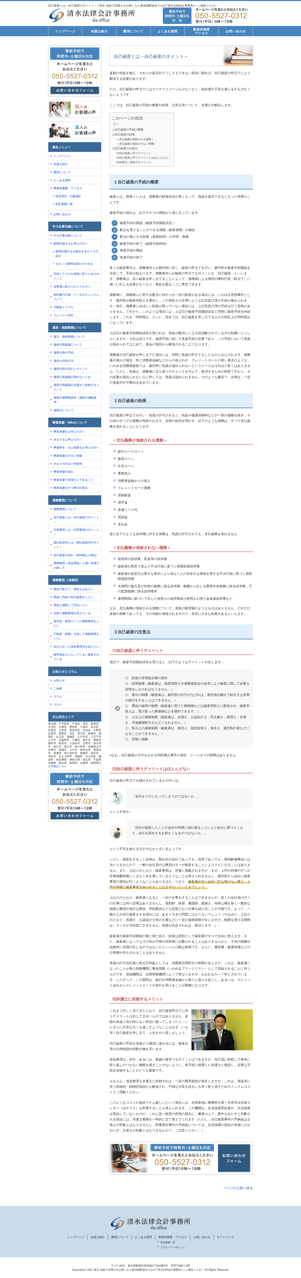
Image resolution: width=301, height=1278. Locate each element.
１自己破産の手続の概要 (127, 129)
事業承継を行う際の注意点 (70, 488)
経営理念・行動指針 (68, 196)
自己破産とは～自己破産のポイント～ (76, 519)
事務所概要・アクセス (67, 188)
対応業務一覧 (64, 204)
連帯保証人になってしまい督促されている (76, 656)
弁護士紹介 (99, 31)
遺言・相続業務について (69, 336)
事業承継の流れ (63, 471)
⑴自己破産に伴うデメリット (134, 153)
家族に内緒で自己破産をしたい (73, 597)
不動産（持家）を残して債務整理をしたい (76, 636)
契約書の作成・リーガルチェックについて (76, 296)
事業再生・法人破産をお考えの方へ (76, 447)
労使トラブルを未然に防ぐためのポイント (76, 276)
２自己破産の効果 (123, 134)
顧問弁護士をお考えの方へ (70, 243)
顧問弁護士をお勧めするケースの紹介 (76, 253)
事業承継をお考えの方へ (69, 431)
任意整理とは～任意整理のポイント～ (76, 531)
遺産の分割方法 (63, 360)
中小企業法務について (67, 235)
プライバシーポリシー (172, 1247)
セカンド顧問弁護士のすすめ (74, 263)
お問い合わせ (236, 31)
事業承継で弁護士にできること (73, 480)
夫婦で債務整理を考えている (72, 613)
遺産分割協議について (67, 344)
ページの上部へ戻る (238, 1188)
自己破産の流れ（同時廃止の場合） (76, 555)
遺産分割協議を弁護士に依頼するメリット (76, 387)
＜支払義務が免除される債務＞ (135, 139)
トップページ (65, 31)
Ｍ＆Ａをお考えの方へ (67, 439)
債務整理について (64, 509)
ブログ (57, 704)
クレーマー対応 (63, 315)
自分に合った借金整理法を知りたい (76, 646)
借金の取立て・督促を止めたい (73, 589)
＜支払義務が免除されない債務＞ (136, 143)
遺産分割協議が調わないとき (72, 377)
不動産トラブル (63, 307)
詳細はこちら (59, 766)
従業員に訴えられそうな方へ (72, 286)
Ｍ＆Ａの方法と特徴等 (67, 463)
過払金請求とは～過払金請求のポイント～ (76, 544)
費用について (133, 31)
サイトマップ (225, 1237)
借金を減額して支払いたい (70, 605)
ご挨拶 (57, 688)
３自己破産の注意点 (125, 148)
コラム (57, 696)
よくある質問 (167, 31)
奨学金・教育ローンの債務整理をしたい (76, 623)
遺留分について (63, 410)
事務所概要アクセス (201, 31)
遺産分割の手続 (63, 352)
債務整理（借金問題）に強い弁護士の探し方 (76, 565)
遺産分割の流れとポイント (70, 368)
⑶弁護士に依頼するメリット (134, 162)
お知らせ (59, 680)
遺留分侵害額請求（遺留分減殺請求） (74, 399)
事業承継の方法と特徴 (67, 455)
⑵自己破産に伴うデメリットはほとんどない (143, 157)
